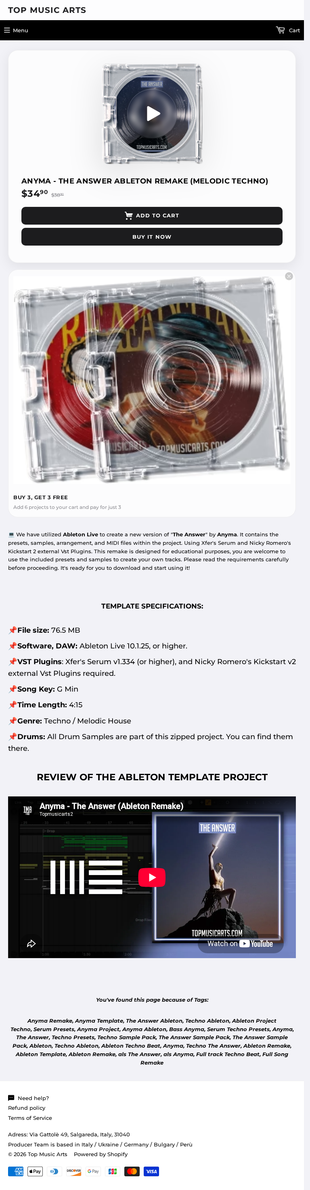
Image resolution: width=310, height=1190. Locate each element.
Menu (20, 30)
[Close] (289, 276)
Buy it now (151, 236)
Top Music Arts (47, 10)
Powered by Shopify (101, 1154)
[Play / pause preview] (152, 114)
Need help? (33, 1098)
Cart (293, 30)
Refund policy (26, 1108)
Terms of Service (30, 1118)
